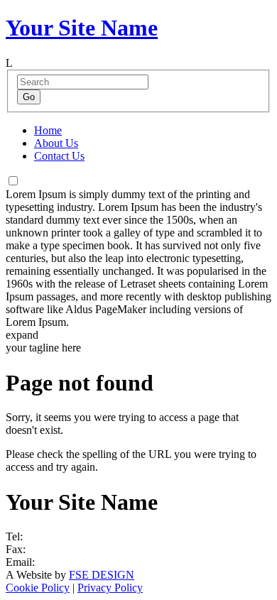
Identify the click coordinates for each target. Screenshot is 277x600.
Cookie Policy (38, 588)
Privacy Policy (110, 588)
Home (48, 130)
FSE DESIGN (101, 575)
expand (22, 335)
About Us (56, 143)
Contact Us (59, 156)
